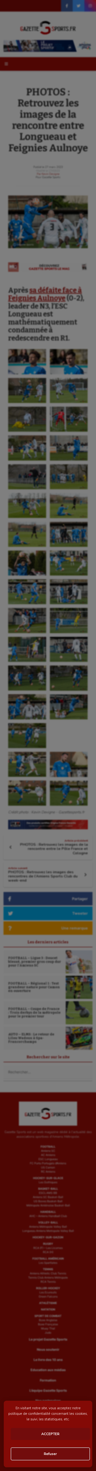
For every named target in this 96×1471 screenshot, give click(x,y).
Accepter (50, 1434)
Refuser (50, 1454)
